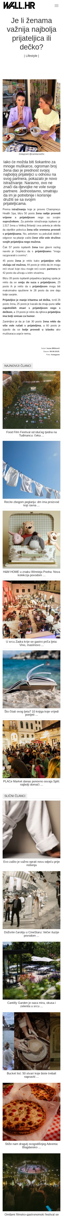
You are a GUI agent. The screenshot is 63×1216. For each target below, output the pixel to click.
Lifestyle (31, 56)
